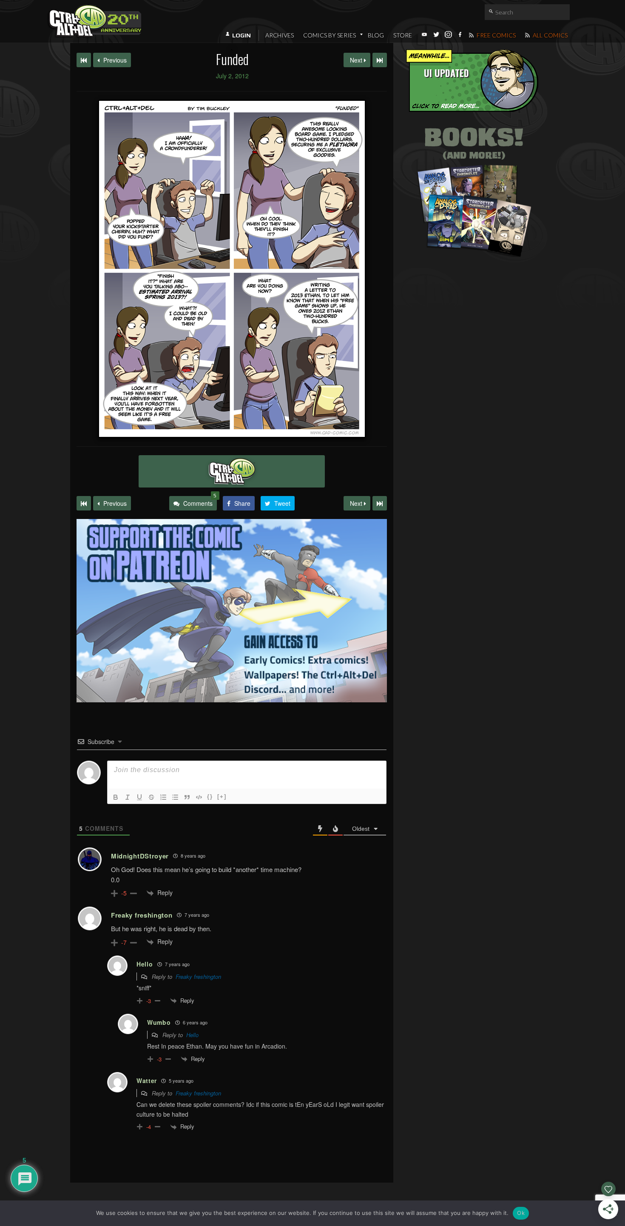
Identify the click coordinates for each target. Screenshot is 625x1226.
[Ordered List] (163, 797)
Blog (376, 35)
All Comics (549, 35)
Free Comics (495, 35)
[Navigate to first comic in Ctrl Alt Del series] (84, 60)
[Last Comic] (379, 503)
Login (241, 35)
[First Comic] (84, 503)
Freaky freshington (198, 976)
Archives (279, 35)
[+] (222, 796)
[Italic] (128, 797)
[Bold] (116, 797)
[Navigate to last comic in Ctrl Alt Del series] (379, 60)
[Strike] (151, 797)
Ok (521, 1212)
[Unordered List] (175, 797)
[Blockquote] (187, 797)
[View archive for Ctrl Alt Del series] (232, 471)
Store (402, 35)
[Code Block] (199, 797)
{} (210, 796)
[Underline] (139, 797)
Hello (192, 1035)
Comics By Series (329, 35)
